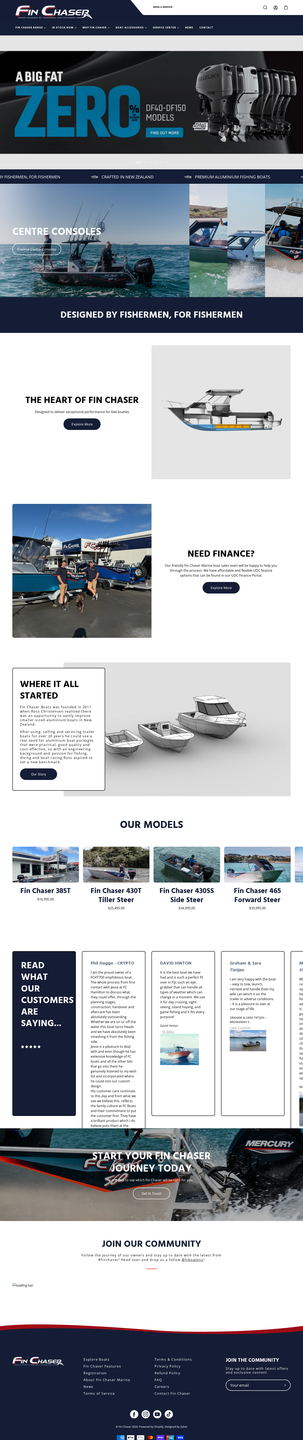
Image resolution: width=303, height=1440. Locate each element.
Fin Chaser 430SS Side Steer (187, 896)
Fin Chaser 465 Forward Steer (257, 896)
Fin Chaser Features (102, 1366)
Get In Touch (151, 1193)
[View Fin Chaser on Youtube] (157, 1414)
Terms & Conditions (173, 1359)
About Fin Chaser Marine (106, 1380)
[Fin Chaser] (54, 12)
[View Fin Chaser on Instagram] (146, 1414)
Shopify (158, 1426)
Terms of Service (99, 1393)
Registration (95, 1373)
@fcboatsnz (192, 1259)
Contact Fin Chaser (172, 1393)
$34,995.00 (187, 908)
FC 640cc (168, 1032)
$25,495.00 (116, 908)
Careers (162, 1386)
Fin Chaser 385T (45, 891)
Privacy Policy (168, 1366)
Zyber (183, 1426)
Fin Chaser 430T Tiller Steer (116, 896)
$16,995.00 (45, 899)
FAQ (158, 1380)
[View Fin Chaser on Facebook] (134, 1414)
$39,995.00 (257, 908)
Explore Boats (96, 1359)
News (88, 1386)
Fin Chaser (125, 1426)
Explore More (82, 424)
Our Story (38, 774)
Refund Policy (167, 1373)
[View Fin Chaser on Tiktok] (169, 1414)
